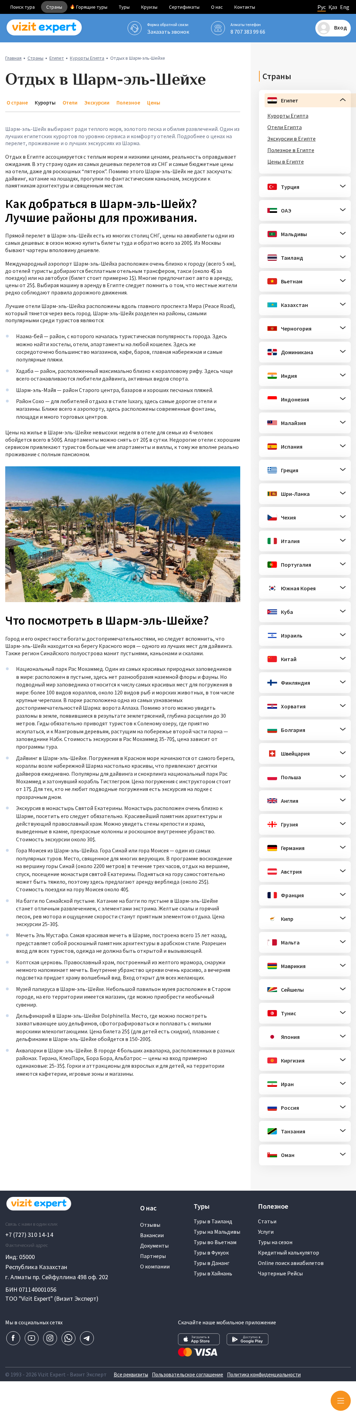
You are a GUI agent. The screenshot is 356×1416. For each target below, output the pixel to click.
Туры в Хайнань (213, 1273)
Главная (13, 58)
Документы (154, 1245)
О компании (155, 1266)
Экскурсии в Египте (291, 138)
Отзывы (150, 1224)
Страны (54, 7)
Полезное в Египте (290, 150)
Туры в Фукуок (211, 1252)
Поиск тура (22, 7)
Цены (153, 102)
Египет (56, 58)
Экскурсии (97, 102)
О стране (17, 102)
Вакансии (152, 1235)
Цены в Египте (285, 161)
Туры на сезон (275, 1242)
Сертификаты (184, 7)
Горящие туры (91, 7)
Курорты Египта (87, 58)
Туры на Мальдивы (217, 1231)
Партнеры (153, 1255)
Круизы (149, 7)
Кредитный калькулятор (288, 1252)
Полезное (128, 102)
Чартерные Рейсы (280, 1273)
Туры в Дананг (211, 1262)
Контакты (244, 7)
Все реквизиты (131, 1374)
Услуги (266, 1231)
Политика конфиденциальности (264, 1374)
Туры (124, 7)
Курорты (45, 102)
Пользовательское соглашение (187, 1374)
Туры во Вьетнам (215, 1242)
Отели (70, 102)
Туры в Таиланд (213, 1221)
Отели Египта (284, 127)
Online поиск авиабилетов (291, 1262)
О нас (217, 7)
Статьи (267, 1221)
